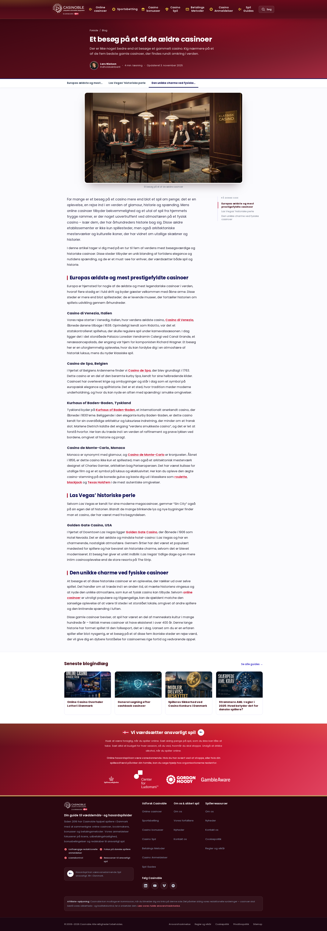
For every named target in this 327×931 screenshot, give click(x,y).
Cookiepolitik (213, 839)
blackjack (74, 482)
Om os (178, 811)
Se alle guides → (252, 664)
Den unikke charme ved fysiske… (173, 83)
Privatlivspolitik (241, 924)
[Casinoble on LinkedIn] (145, 885)
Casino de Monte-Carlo (146, 455)
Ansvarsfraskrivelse (179, 924)
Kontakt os (180, 839)
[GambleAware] (216, 780)
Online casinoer (152, 811)
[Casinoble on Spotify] (173, 885)
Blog (104, 30)
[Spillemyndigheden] (111, 780)
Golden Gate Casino (141, 532)
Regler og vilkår (215, 848)
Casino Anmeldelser (154, 857)
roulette (180, 477)
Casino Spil (149, 839)
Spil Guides (149, 867)
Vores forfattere (184, 820)
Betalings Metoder (153, 848)
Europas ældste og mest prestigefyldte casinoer (237, 205)
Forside (94, 30)
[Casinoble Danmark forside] (69, 8)
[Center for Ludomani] (146, 780)
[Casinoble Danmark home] (75, 805)
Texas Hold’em (99, 482)
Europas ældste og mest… (85, 83)
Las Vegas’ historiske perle (127, 83)
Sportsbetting (150, 820)
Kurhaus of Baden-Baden (115, 410)
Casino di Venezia (179, 320)
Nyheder (179, 830)
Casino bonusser (152, 830)
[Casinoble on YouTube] (155, 885)
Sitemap (257, 924)
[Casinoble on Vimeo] (164, 885)
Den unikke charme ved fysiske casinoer (240, 217)
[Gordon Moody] (181, 780)
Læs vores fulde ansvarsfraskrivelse (159, 905)
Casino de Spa (139, 370)
